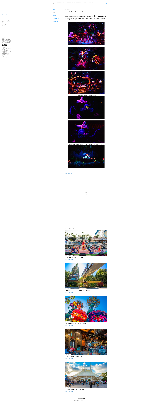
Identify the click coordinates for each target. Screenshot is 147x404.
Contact (91, 2)
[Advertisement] (86, 217)
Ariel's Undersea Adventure (58, 14)
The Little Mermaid (56, 23)
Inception (62, 2)
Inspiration (69, 2)
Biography (80, 2)
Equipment (75, 2)
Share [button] (54, 9)
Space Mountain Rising (74, 389)
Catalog (86, 2)
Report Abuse (5, 14)
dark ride (54, 15)
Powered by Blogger (81, 398)
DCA (54, 17)
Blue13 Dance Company (74, 257)
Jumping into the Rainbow (75, 323)
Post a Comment (71, 259)
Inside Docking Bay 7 (73, 356)
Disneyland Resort (56, 18)
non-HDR (55, 20)
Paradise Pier (55, 21)
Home (58, 2)
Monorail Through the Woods (77, 290)
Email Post (70, 173)
